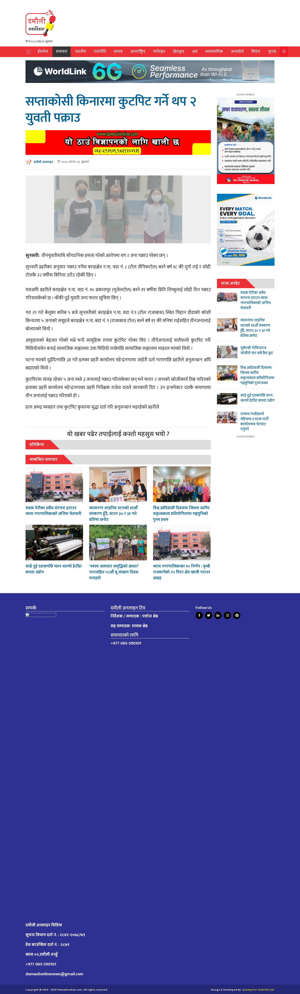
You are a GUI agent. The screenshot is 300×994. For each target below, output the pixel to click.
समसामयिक (214, 51)
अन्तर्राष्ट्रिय (137, 51)
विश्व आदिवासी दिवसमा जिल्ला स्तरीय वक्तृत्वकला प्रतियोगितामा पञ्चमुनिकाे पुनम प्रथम (181, 514)
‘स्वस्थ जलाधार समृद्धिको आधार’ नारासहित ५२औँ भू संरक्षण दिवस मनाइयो (114, 572)
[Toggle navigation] (29, 52)
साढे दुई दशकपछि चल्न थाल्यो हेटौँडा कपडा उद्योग (54, 569)
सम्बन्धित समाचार (44, 459)
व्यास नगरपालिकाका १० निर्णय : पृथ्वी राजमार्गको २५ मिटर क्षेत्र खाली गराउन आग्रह (181, 572)
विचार (255, 51)
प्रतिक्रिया (37, 444)
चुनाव (272, 51)
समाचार (61, 51)
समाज (118, 51)
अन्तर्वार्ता (237, 51)
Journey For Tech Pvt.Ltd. (259, 990)
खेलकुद (178, 51)
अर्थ (194, 51)
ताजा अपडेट (230, 283)
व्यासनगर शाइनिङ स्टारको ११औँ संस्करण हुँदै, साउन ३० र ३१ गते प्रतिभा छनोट (113, 514)
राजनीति (100, 51)
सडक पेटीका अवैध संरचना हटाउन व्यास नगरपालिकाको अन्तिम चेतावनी (53, 511)
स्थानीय (80, 51)
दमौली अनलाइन (43, 162)
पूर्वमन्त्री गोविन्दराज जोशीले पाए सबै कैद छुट (256, 350)
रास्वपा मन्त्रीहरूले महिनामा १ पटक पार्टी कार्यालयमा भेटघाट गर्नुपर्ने (254, 422)
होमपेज (43, 51)
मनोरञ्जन (159, 51)
